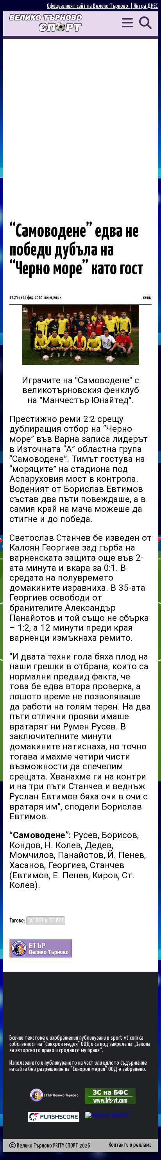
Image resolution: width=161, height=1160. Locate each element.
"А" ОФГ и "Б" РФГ (46, 921)
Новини (147, 298)
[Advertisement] (80, 123)
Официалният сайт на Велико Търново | (90, 6)
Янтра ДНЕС (146, 6)
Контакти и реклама (130, 1145)
